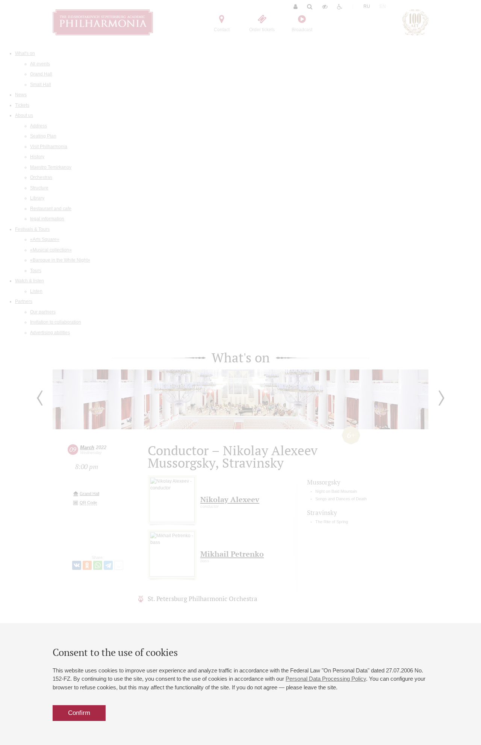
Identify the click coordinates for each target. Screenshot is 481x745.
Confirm (79, 712)
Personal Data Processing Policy (326, 678)
